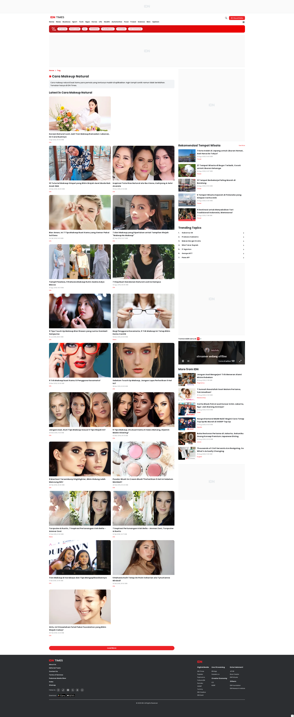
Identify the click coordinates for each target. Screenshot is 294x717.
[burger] (243, 22)
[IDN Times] (57, 17)
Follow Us (52, 690)
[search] (226, 18)
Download (52, 695)
